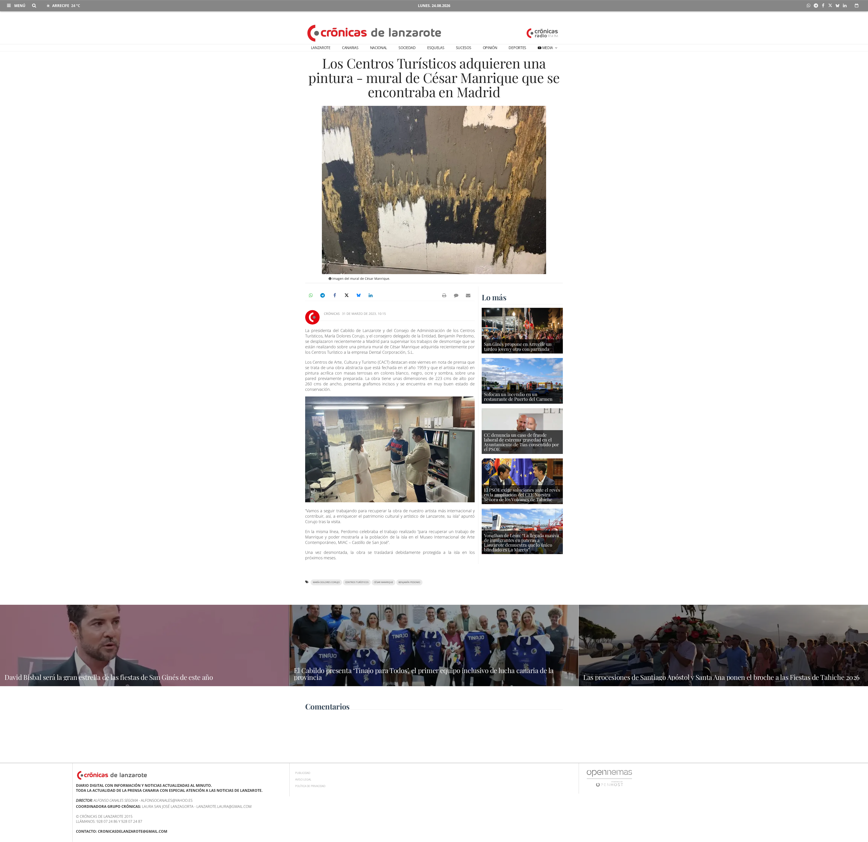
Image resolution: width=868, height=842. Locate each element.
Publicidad (302, 773)
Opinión (490, 47)
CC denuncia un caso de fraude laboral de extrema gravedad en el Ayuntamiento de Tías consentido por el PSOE (521, 442)
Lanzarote (320, 47)
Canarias (350, 47)
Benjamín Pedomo (409, 582)
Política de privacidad (310, 786)
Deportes (517, 47)
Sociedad (407, 47)
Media (547, 47)
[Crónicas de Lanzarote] (374, 32)
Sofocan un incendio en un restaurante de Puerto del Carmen (518, 396)
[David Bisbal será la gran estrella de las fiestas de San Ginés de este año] (144, 645)
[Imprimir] (444, 295)
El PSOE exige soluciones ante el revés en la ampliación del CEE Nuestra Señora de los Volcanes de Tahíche (522, 494)
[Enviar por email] (468, 295)
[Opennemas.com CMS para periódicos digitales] (609, 778)
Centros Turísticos (356, 582)
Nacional (378, 47)
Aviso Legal (303, 779)
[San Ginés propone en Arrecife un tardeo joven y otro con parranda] (522, 330)
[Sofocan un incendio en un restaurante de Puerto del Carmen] (522, 380)
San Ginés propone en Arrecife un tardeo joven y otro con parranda (518, 346)
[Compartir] (809, 5)
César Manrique (383, 582)
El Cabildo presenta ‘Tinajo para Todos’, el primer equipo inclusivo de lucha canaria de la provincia (424, 674)
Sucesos (463, 47)
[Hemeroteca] (856, 5)
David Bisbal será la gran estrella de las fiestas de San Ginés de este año (109, 677)
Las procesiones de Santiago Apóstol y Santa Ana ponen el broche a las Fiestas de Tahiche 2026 (721, 677)
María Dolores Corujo (326, 582)
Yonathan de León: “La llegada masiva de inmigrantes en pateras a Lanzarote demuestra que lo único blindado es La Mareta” (521, 542)
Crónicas (332, 313)
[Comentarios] (456, 295)
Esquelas (435, 47)
